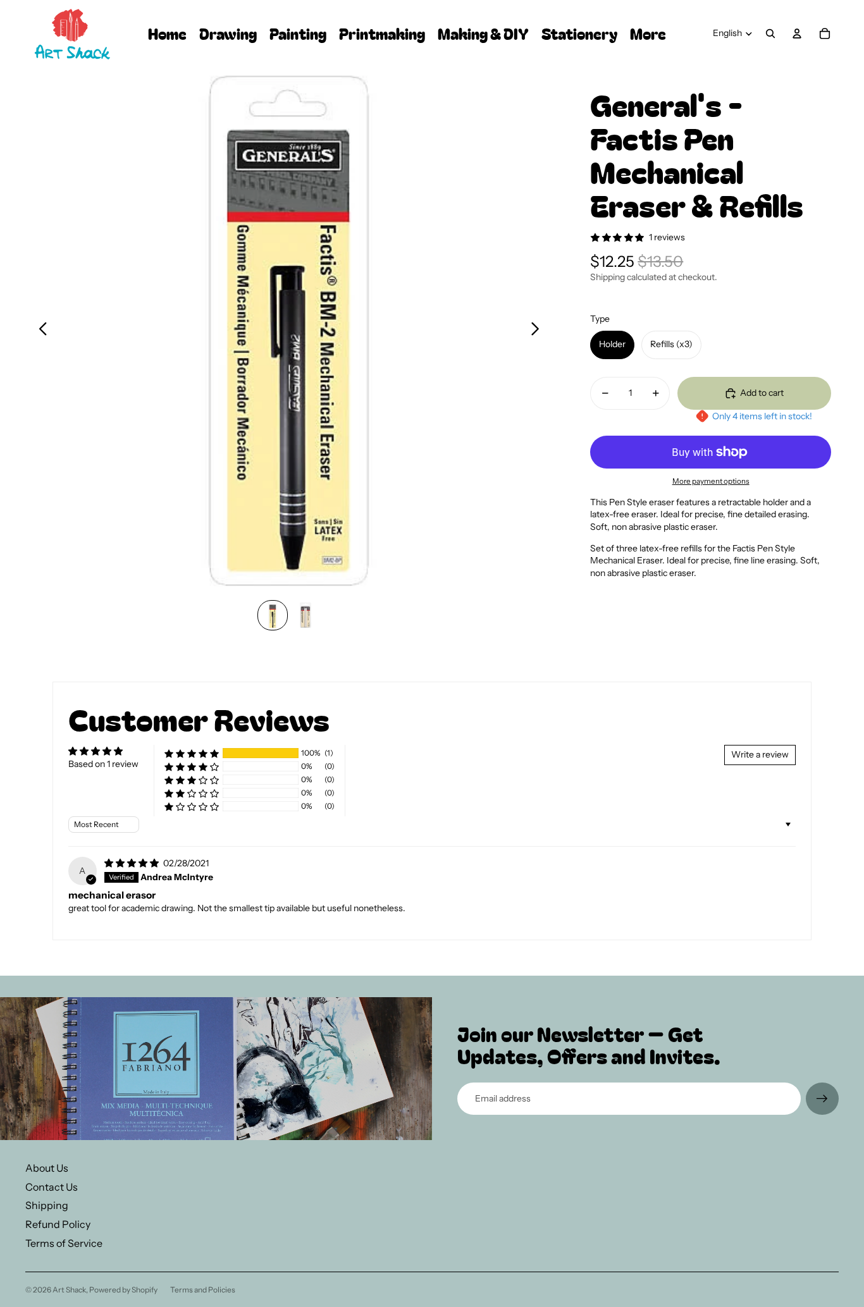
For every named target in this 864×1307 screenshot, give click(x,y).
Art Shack (69, 1289)
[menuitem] (648, 34)
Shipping (46, 1205)
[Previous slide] (39, 331)
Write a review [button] (760, 754)
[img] (132, 863)
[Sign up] (822, 1099)
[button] (191, 753)
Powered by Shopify (123, 1289)
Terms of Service (63, 1243)
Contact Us (51, 1187)
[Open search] (770, 33)
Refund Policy (57, 1224)
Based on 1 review (103, 764)
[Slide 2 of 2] (305, 615)
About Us (46, 1168)
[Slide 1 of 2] (273, 615)
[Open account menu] (797, 33)
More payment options (711, 481)
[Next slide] (538, 331)
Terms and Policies (202, 1289)
